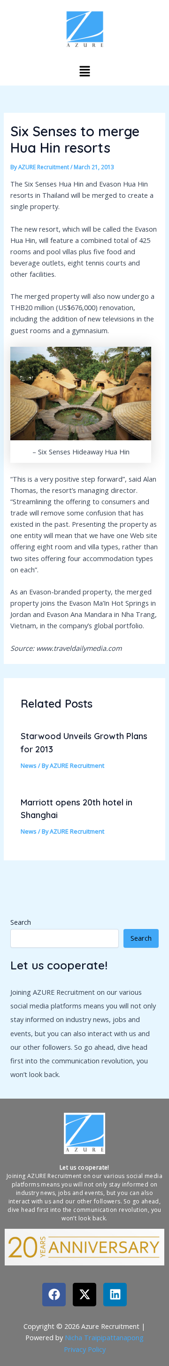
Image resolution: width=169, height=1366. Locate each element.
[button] (84, 71)
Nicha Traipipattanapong (104, 1337)
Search (20, 922)
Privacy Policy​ (85, 1349)
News (29, 765)
